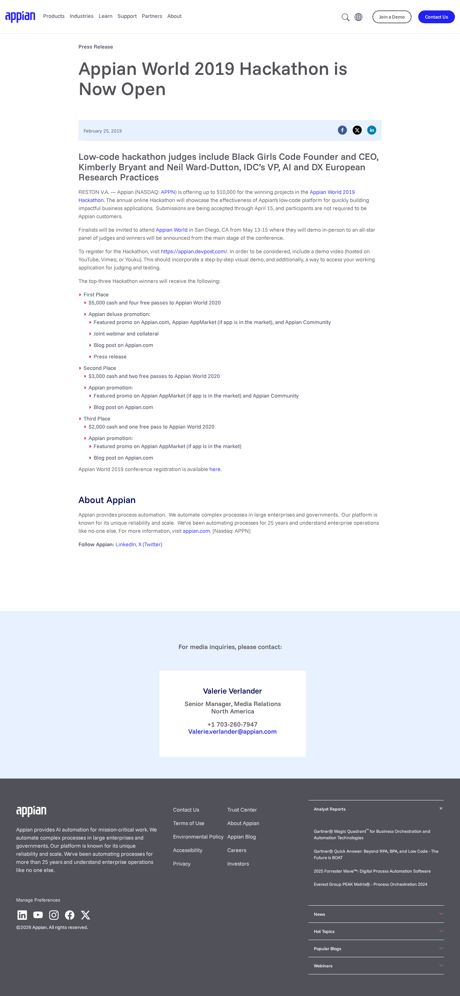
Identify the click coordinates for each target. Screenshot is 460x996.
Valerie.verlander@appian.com (232, 731)
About (174, 15)
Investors (238, 863)
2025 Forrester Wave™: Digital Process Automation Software (372, 871)
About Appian (243, 823)
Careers (236, 850)
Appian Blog (241, 836)
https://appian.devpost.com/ (194, 251)
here (215, 469)
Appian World (172, 229)
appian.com (196, 530)
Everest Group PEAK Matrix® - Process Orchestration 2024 (370, 884)
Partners (152, 15)
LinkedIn (126, 544)
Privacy (182, 863)
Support (127, 15)
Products (54, 15)
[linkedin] (371, 130)
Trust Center (242, 809)
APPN (168, 191)
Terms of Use (188, 823)
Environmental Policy (198, 836)
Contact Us (186, 809)
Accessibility (187, 850)
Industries (82, 15)
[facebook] (342, 130)
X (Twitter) (150, 544)
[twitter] (357, 130)
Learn (105, 15)
